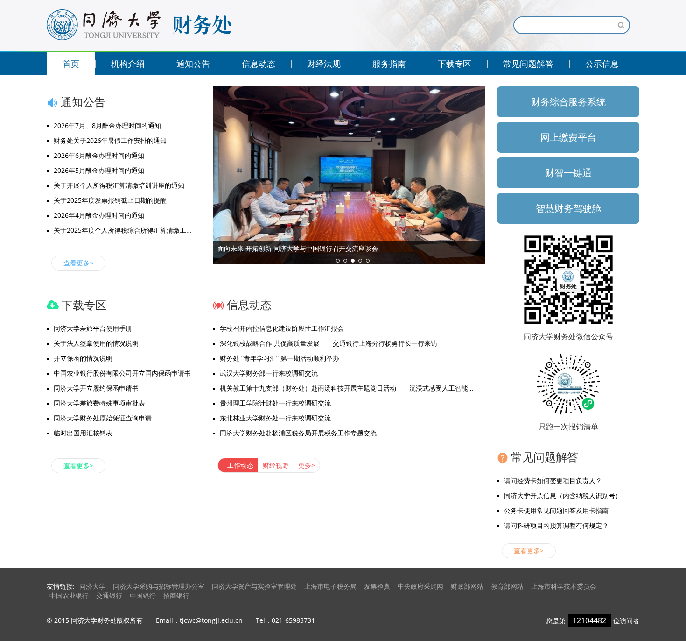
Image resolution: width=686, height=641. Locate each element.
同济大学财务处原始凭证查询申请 (103, 417)
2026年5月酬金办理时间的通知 (99, 170)
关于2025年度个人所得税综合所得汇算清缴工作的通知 (127, 230)
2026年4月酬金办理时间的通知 (99, 215)
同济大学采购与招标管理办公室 (158, 586)
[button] (338, 261)
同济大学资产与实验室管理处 (254, 586)
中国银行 (143, 595)
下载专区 (454, 63)
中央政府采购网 (420, 586)
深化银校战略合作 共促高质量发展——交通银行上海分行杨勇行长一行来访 (328, 343)
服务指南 (389, 63)
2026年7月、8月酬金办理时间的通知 (107, 125)
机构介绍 (128, 63)
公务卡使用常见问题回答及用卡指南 (556, 510)
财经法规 (324, 63)
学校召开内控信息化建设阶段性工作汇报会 (282, 328)
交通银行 (109, 595)
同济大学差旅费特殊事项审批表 (99, 403)
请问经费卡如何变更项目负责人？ (553, 480)
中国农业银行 (69, 595)
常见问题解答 (528, 63)
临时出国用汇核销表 (83, 432)
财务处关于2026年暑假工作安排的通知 (110, 140)
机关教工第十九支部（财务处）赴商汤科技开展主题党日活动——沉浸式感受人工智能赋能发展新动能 (352, 388)
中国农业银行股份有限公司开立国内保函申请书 (122, 373)
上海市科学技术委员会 (563, 586)
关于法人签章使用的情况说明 (96, 343)
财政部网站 (467, 586)
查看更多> (78, 262)
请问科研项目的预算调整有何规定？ (556, 525)
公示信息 (602, 63)
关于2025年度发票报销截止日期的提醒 (110, 200)
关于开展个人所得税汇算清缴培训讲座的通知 (119, 185)
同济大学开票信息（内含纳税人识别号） (563, 495)
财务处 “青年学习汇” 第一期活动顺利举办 (279, 358)
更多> (306, 465)
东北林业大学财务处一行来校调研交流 (275, 417)
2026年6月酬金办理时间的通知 (99, 155)
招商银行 (176, 595)
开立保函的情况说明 (83, 358)
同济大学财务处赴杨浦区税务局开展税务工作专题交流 (298, 432)
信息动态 (258, 63)
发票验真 (377, 586)
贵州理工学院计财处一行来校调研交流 (275, 403)
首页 (71, 63)
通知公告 (193, 63)
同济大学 (92, 586)
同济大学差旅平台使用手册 (93, 328)
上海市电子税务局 (330, 586)
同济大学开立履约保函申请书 (96, 388)
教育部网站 (507, 586)
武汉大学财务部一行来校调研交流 (269, 373)
